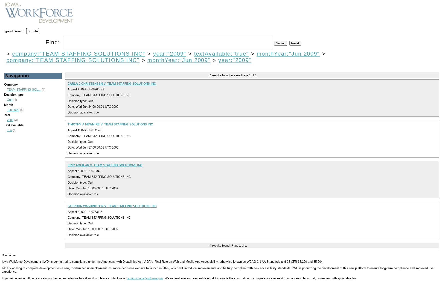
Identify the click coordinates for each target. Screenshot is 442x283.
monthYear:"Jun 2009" (288, 54)
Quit (9, 99)
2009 (10, 120)
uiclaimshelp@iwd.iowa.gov (145, 278)
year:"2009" (169, 54)
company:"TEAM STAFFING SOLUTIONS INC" (78, 54)
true (9, 130)
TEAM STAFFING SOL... (24, 89)
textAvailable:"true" (221, 54)
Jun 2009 (13, 110)
